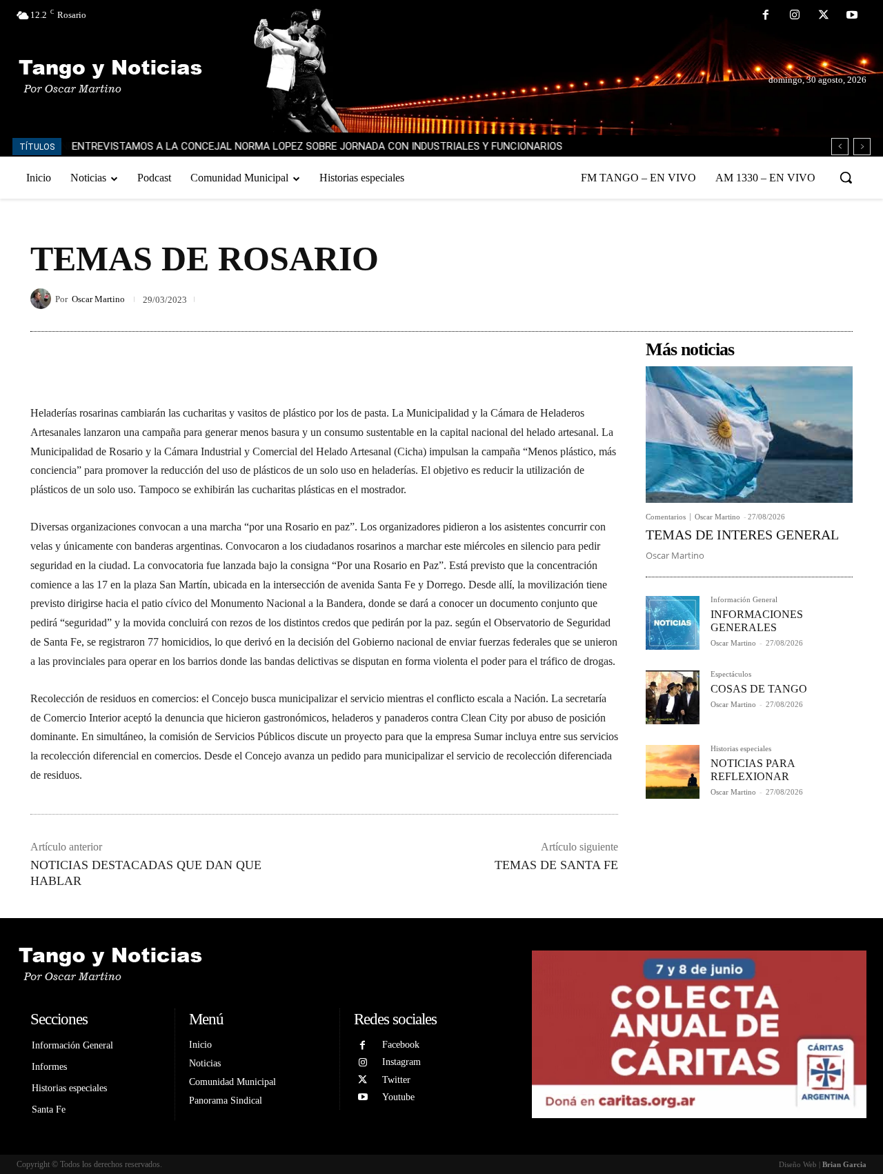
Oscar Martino (98, 299)
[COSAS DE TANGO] (673, 697)
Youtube (398, 1097)
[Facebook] (766, 15)
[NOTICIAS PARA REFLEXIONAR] (673, 772)
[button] (845, 177)
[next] (862, 146)
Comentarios (666, 517)
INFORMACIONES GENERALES (757, 620)
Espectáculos (731, 674)
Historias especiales (741, 749)
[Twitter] (823, 15)
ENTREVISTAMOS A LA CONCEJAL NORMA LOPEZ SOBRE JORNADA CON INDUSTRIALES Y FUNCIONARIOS (317, 146)
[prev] (840, 146)
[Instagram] (794, 15)
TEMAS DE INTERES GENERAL (742, 534)
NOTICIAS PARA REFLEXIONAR (753, 769)
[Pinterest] (807, 298)
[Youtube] (851, 15)
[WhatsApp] (839, 298)
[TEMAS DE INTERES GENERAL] (749, 434)
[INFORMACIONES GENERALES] (673, 623)
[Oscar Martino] (42, 298)
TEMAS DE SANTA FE (556, 865)
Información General (744, 600)
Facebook (400, 1044)
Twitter (396, 1080)
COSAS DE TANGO (759, 689)
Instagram (401, 1062)
